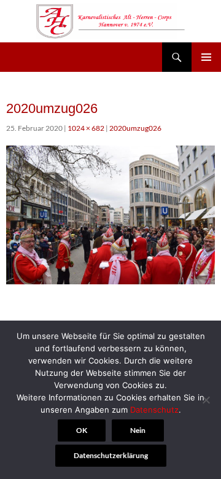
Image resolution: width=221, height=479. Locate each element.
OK (81, 430)
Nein (137, 430)
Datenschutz (154, 410)
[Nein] (206, 400)
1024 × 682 (86, 128)
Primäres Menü (206, 57)
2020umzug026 (135, 128)
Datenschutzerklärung (111, 455)
